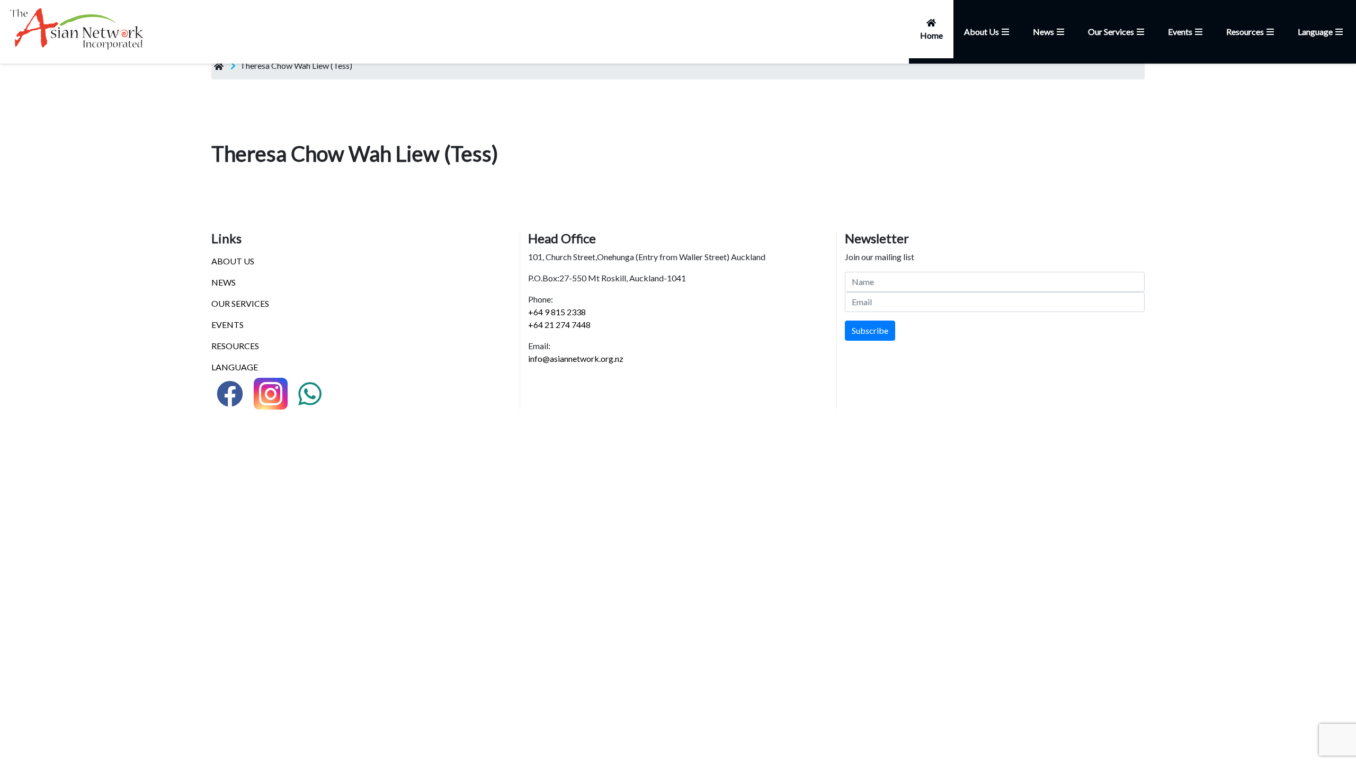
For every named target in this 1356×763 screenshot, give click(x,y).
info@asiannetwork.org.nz (575, 358)
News (1043, 31)
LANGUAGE (234, 367)
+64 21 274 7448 (559, 325)
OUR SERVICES (240, 303)
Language (1315, 31)
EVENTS (227, 325)
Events (1180, 31)
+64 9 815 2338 (557, 312)
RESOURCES (235, 346)
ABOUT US (232, 261)
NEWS (223, 282)
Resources (1245, 31)
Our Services (1111, 31)
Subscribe (870, 330)
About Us (981, 31)
